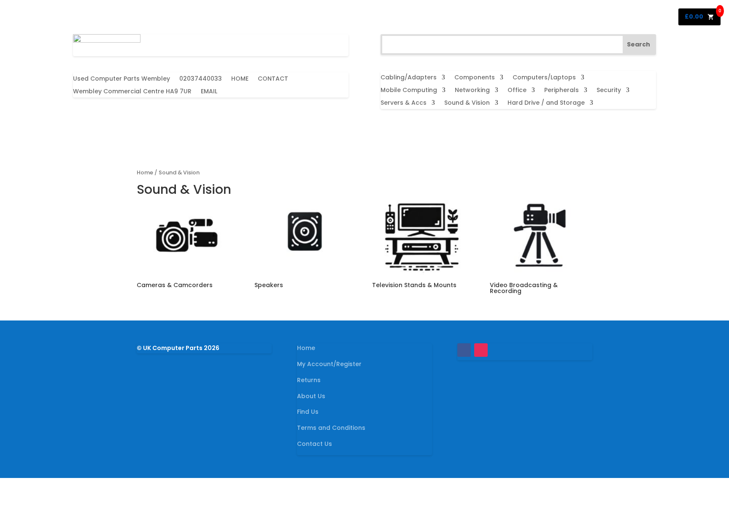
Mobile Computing (409, 90)
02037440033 (200, 79)
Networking (472, 90)
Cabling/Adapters (409, 77)
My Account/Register (329, 364)
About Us (311, 396)
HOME (239, 79)
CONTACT (273, 79)
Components (474, 77)
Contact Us (314, 444)
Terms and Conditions (331, 428)
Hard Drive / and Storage (546, 103)
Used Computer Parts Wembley (121, 79)
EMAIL (209, 91)
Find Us (308, 411)
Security (609, 90)
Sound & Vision (467, 103)
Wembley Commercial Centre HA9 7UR (132, 91)
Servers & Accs (404, 103)
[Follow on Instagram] (481, 350)
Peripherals (561, 90)
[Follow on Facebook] (464, 350)
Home (145, 172)
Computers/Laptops (544, 77)
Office (517, 90)
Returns (309, 380)
